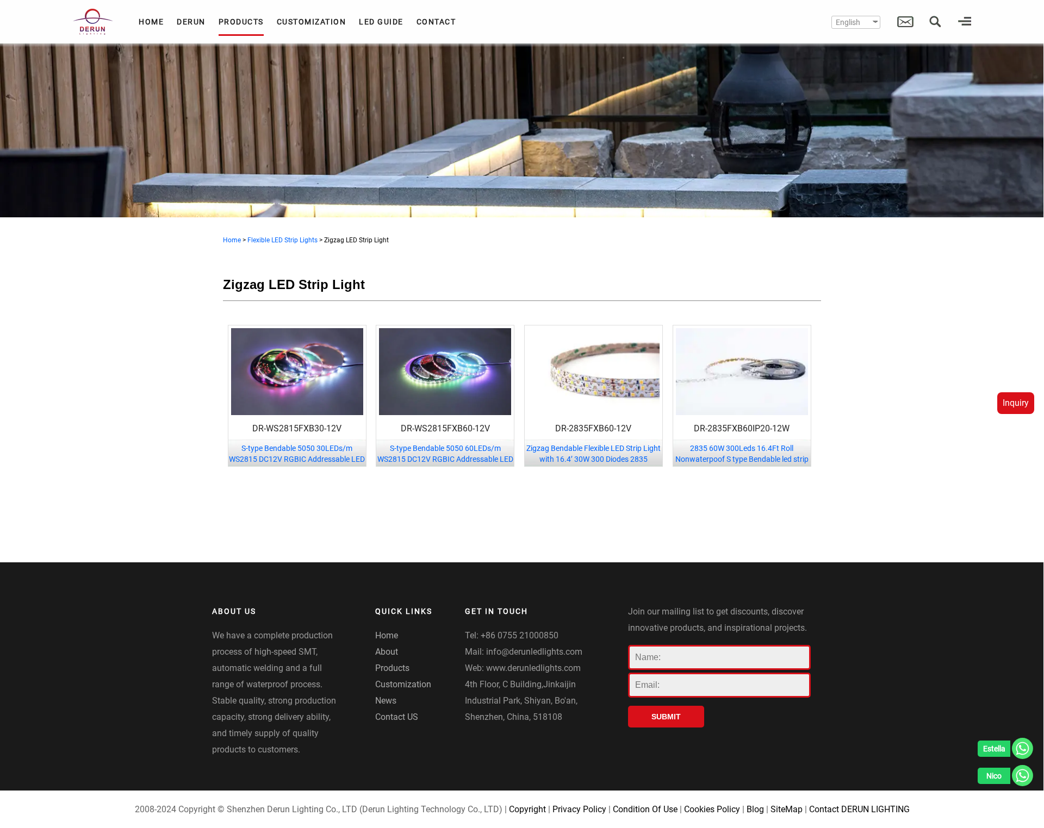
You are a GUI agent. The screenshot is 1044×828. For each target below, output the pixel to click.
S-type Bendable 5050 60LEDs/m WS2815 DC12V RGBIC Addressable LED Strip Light (445, 459)
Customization (403, 684)
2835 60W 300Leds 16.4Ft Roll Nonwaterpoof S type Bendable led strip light (742, 459)
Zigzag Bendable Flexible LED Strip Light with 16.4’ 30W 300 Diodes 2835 (593, 453)
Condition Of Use (645, 809)
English (848, 22)
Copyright (527, 809)
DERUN (191, 21)
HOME (151, 21)
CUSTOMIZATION (311, 21)
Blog (755, 809)
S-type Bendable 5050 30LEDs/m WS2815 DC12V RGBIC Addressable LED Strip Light (297, 459)
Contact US (396, 717)
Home (232, 240)
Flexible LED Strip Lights (282, 240)
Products (392, 668)
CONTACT (436, 21)
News (385, 700)
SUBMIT (666, 716)
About (386, 652)
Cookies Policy (712, 809)
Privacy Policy (579, 809)
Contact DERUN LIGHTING (859, 809)
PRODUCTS (241, 21)
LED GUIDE (381, 21)
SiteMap (786, 809)
